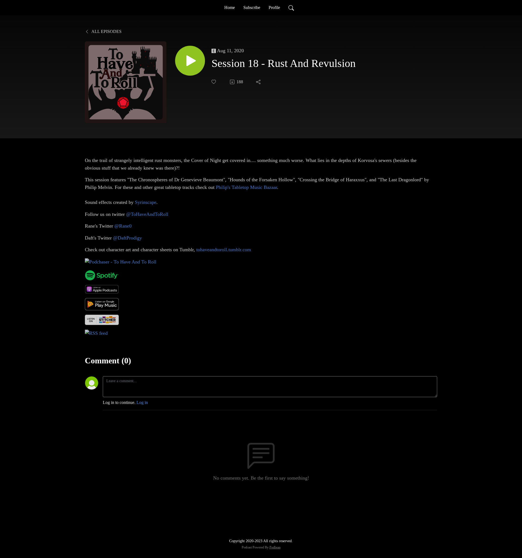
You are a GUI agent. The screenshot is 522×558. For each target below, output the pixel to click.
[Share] (259, 82)
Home (229, 7)
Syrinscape (145, 202)
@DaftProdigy (127, 238)
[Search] (291, 7)
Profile (274, 7)
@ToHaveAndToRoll (147, 214)
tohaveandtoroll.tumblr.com (223, 249)
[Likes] (214, 82)
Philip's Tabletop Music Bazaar (246, 187)
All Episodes (106, 31)
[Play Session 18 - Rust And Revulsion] (190, 61)
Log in (142, 402)
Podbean (275, 547)
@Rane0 (123, 226)
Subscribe (251, 7)
